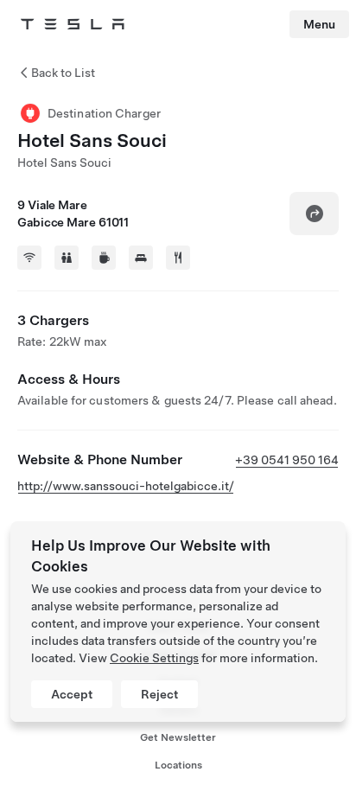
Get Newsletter (178, 737)
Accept (71, 694)
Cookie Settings (154, 658)
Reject (159, 694)
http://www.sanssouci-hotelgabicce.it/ (125, 486)
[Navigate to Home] (72, 24)
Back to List (63, 73)
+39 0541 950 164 (287, 460)
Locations (178, 765)
